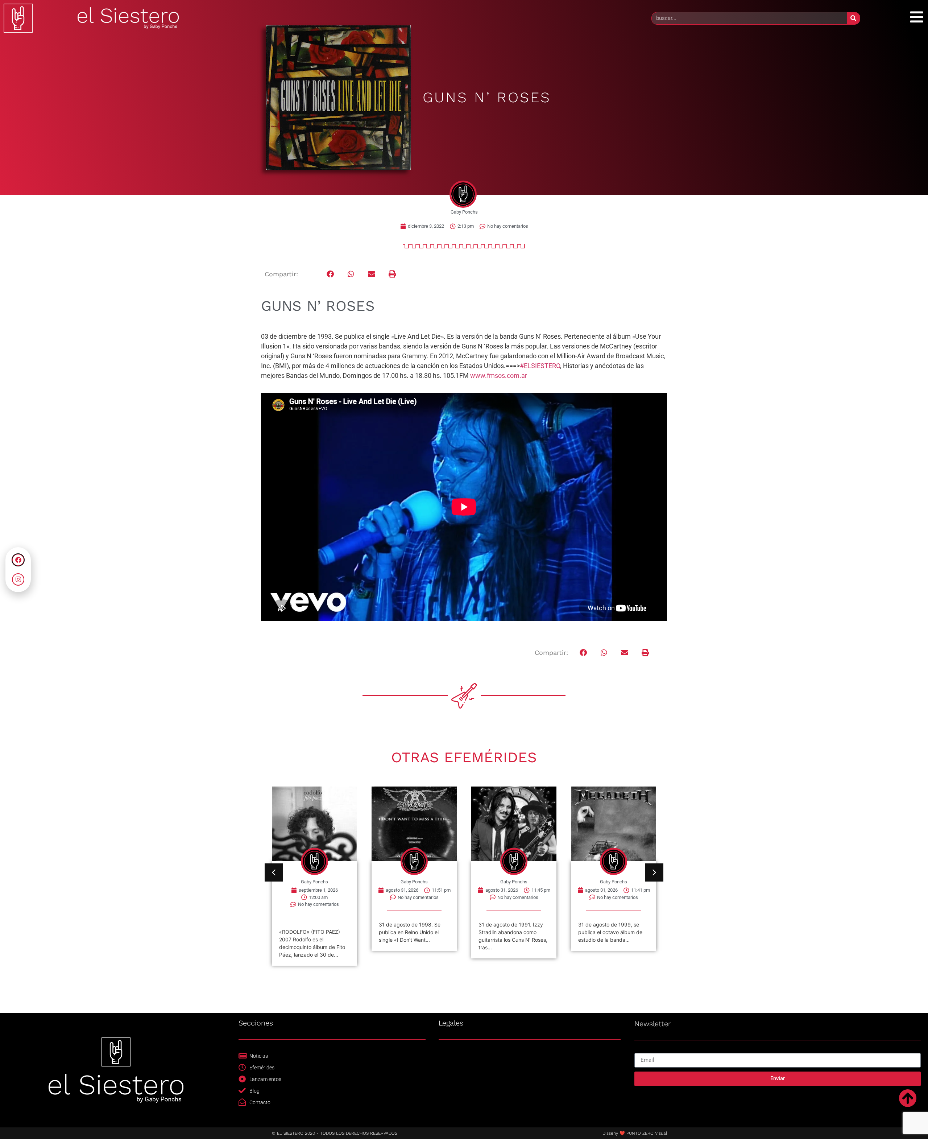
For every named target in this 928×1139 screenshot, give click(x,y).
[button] (330, 274)
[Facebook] (18, 560)
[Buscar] (853, 18)
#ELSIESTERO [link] (540, 366)
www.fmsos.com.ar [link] (498, 375)
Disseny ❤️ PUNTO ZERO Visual (634, 1133)
